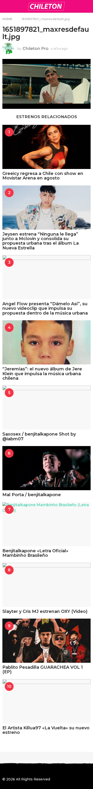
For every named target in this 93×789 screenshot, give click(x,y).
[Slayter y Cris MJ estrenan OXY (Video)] (46, 585)
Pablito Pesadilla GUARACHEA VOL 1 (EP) (42, 669)
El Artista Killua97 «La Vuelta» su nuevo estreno (45, 730)
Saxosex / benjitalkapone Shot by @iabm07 (39, 436)
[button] (5, 6)
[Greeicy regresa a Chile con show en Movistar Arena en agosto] (46, 147)
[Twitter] (24, 770)
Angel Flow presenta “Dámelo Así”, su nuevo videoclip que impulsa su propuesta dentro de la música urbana (45, 308)
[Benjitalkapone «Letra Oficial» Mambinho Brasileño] (46, 524)
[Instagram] (14, 770)
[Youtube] (34, 770)
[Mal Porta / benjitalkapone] (46, 468)
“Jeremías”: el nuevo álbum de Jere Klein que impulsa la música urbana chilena (42, 373)
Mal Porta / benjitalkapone (31, 494)
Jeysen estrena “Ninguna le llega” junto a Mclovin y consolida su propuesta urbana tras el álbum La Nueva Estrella (40, 241)
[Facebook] (4, 770)
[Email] (43, 770)
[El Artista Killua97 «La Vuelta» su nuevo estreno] (46, 701)
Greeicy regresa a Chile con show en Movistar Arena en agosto (42, 176)
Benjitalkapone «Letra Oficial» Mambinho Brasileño (35, 553)
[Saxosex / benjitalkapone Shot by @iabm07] (46, 407)
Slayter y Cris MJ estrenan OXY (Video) (45, 611)
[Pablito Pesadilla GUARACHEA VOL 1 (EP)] (46, 641)
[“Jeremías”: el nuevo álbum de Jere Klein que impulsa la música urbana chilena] (46, 342)
